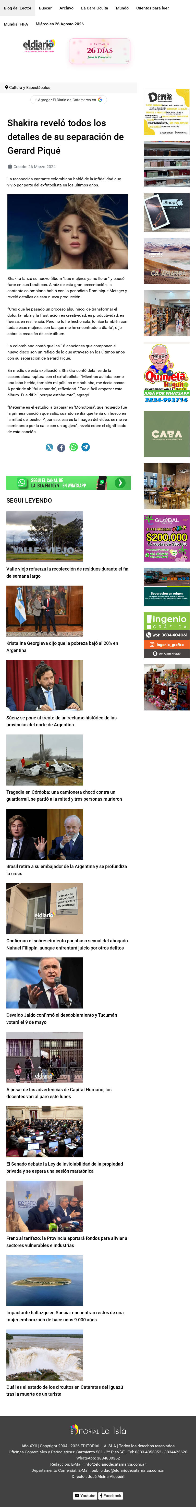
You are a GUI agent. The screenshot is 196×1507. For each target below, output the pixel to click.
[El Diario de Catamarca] (39, 45)
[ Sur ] (127, 61)
